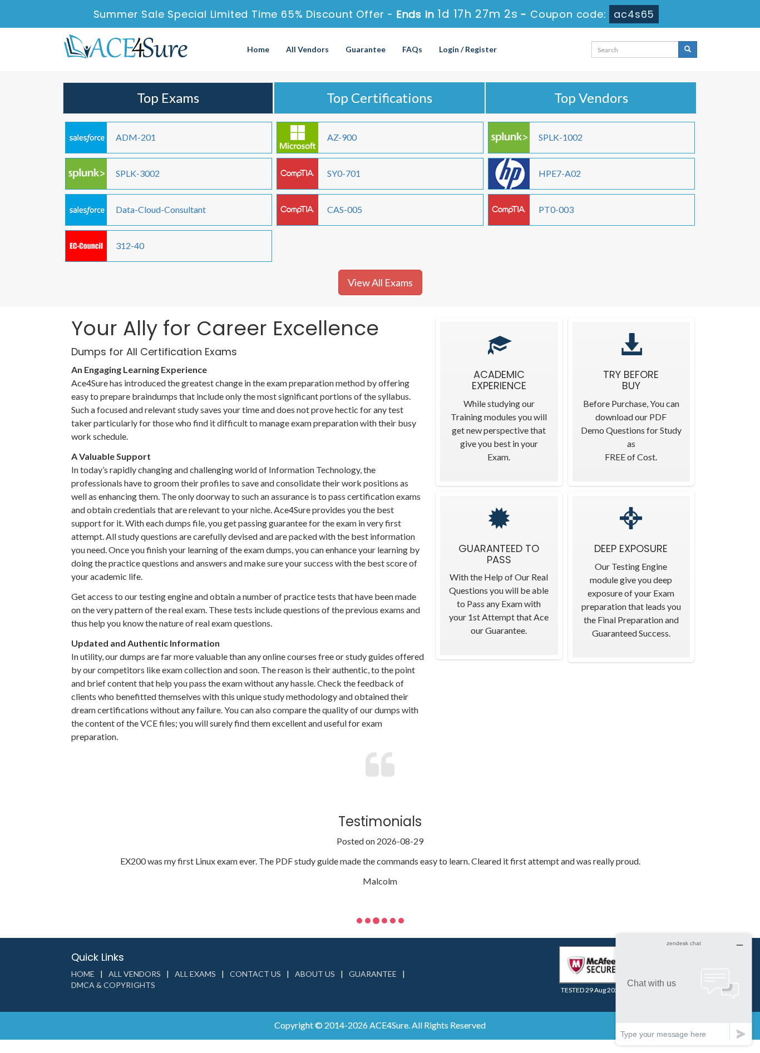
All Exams (195, 974)
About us (315, 974)
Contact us (255, 974)
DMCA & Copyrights (113, 985)
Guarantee (366, 49)
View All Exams (380, 282)
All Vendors (307, 49)
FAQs (412, 49)
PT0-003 (556, 209)
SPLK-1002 (561, 137)
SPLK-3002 (138, 173)
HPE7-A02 (560, 173)
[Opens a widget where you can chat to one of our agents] (683, 989)
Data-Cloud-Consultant (161, 209)
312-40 (130, 245)
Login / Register (468, 49)
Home (258, 49)
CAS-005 (344, 209)
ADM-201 (136, 137)
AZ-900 (342, 137)
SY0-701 (344, 173)
